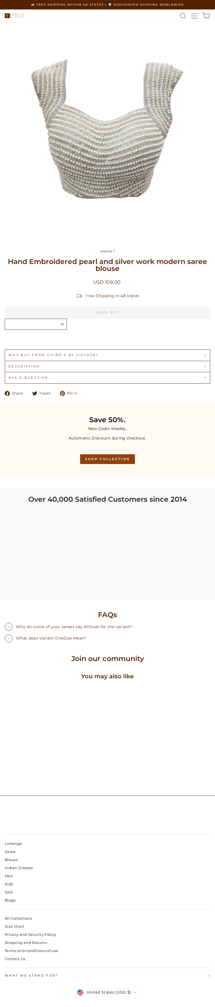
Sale (9, 892)
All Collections (18, 918)
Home (106, 251)
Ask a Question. (29, 377)
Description (24, 366)
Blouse (11, 860)
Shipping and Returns (26, 943)
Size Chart (14, 926)
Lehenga (13, 844)
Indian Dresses (19, 868)
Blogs (10, 900)
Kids (9, 884)
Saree (10, 852)
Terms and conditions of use (31, 951)
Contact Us (15, 959)
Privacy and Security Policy (30, 935)
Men (9, 876)
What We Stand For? (32, 975)
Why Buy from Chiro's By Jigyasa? (53, 355)
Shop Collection (107, 459)
